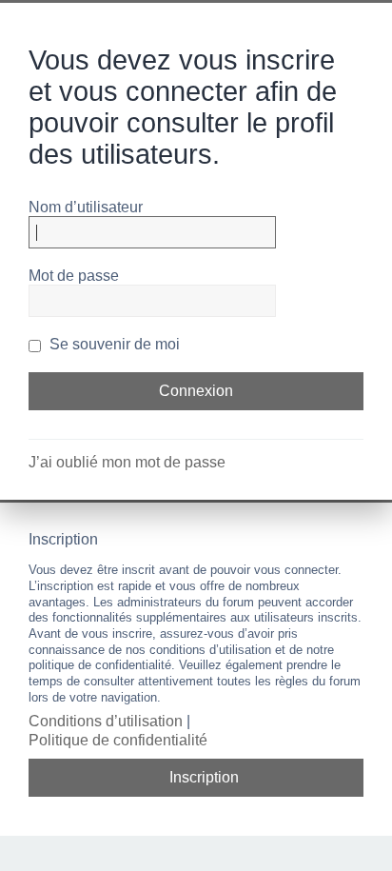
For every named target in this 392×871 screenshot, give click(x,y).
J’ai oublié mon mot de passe (127, 462)
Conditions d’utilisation (106, 721)
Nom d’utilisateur (86, 207)
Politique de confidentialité (118, 740)
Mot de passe (74, 275)
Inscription (204, 777)
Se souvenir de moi (113, 344)
